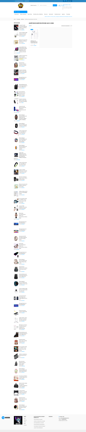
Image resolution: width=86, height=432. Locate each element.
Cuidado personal (57, 14)
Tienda (25, 421)
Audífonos (22, 19)
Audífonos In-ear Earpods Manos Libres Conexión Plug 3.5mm (34, 41)
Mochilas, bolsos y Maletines (38, 14)
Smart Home (30, 14)
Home (25, 418)
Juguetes (63, 14)
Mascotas (46, 14)
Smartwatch (17, 14)
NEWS (25, 423)
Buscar (54, 5)
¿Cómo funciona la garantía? (38, 419)
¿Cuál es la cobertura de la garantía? (39, 421)
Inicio (15, 19)
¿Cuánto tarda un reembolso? (38, 427)
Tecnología (68, 14)
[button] (69, 1)
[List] (30, 26)
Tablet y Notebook (23, 14)
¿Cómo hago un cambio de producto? (39, 426)
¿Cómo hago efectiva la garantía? (39, 422)
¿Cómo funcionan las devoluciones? (39, 424)
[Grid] (29, 26)
